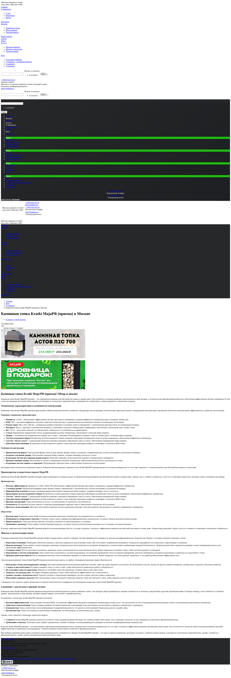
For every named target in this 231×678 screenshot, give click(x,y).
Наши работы (6, 36)
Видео (8, 18)
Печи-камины (11, 30)
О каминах (10, 64)
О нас (8, 13)
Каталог (4, 24)
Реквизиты (10, 15)
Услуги (4, 43)
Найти (43, 74)
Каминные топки (13, 28)
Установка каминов (14, 60)
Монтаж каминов (13, 47)
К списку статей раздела (16, 320)
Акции (4, 39)
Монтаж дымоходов (14, 49)
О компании (6, 9)
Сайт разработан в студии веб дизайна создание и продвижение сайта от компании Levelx (38, 659)
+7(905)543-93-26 (8, 80)
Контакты (5, 22)
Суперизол (10, 66)
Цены (3, 41)
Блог (3, 56)
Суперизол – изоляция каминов (19, 62)
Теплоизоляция (12, 32)
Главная (4, 7)
